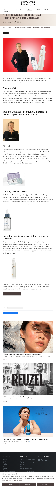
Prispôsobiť (10, 484)
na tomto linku (13, 289)
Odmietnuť (27, 484)
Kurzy (22, 9)
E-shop (46, 9)
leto (15, 307)
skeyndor (20, 307)
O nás (15, 9)
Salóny (38, 9)
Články (29, 9)
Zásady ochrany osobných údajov (14, 480)
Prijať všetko (45, 484)
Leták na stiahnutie (13, 294)
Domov (6, 9)
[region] (28, 479)
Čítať (4, 359)
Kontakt (7, 11)
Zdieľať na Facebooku (11, 312)
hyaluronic (10, 307)
